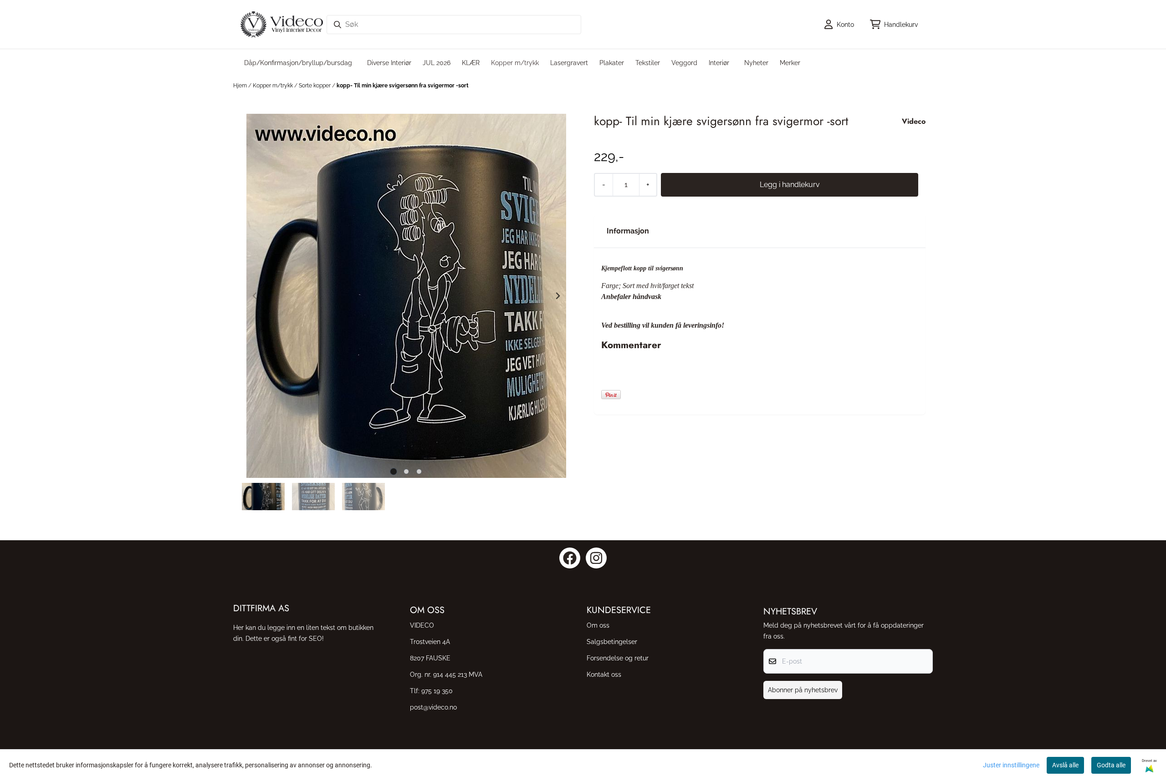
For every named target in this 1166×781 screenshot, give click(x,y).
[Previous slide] (255, 296)
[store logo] (281, 24)
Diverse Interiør (389, 62)
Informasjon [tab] (628, 231)
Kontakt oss (604, 674)
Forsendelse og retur (618, 658)
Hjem (240, 85)
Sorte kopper (315, 85)
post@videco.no (433, 707)
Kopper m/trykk (273, 85)
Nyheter (756, 62)
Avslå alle (1065, 765)
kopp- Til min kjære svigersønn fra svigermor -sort (403, 85)
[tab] (394, 471)
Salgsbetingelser (612, 641)
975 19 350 (437, 691)
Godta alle (1111, 765)
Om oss (598, 625)
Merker (790, 62)
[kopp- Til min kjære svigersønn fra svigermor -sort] (406, 296)
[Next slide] (557, 296)
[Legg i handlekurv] (789, 185)
